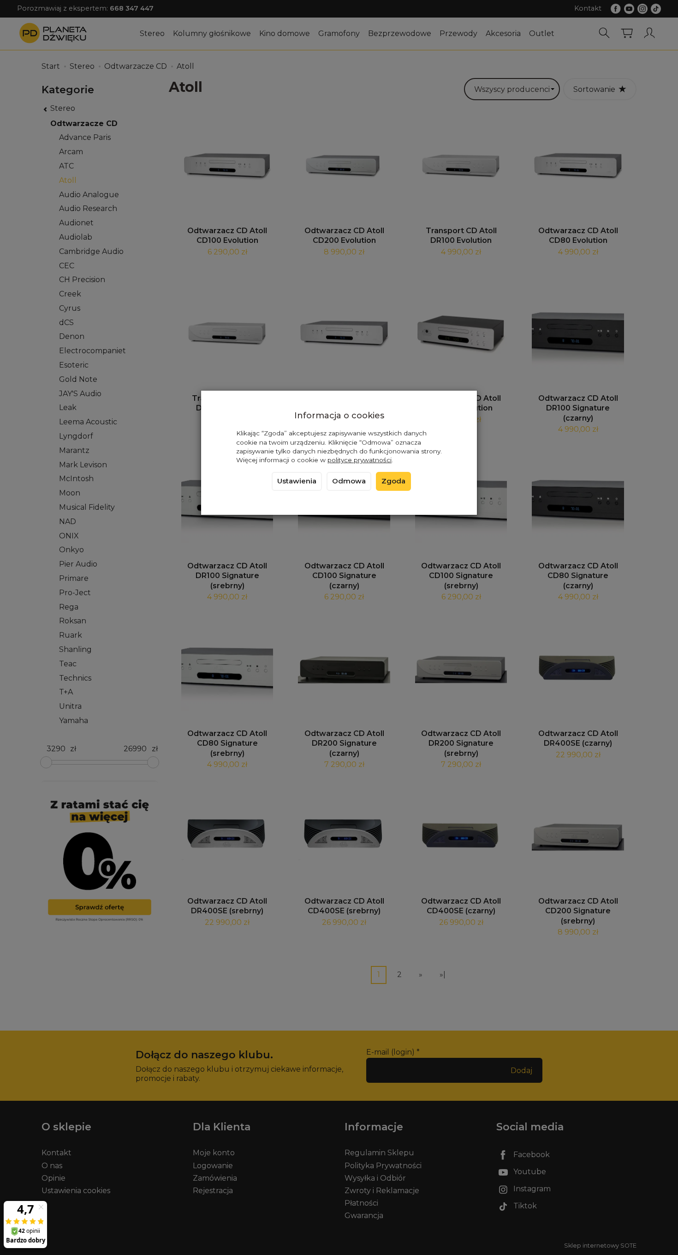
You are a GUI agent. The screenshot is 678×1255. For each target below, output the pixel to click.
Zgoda (393, 481)
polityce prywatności (359, 460)
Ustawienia (296, 481)
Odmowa (349, 481)
